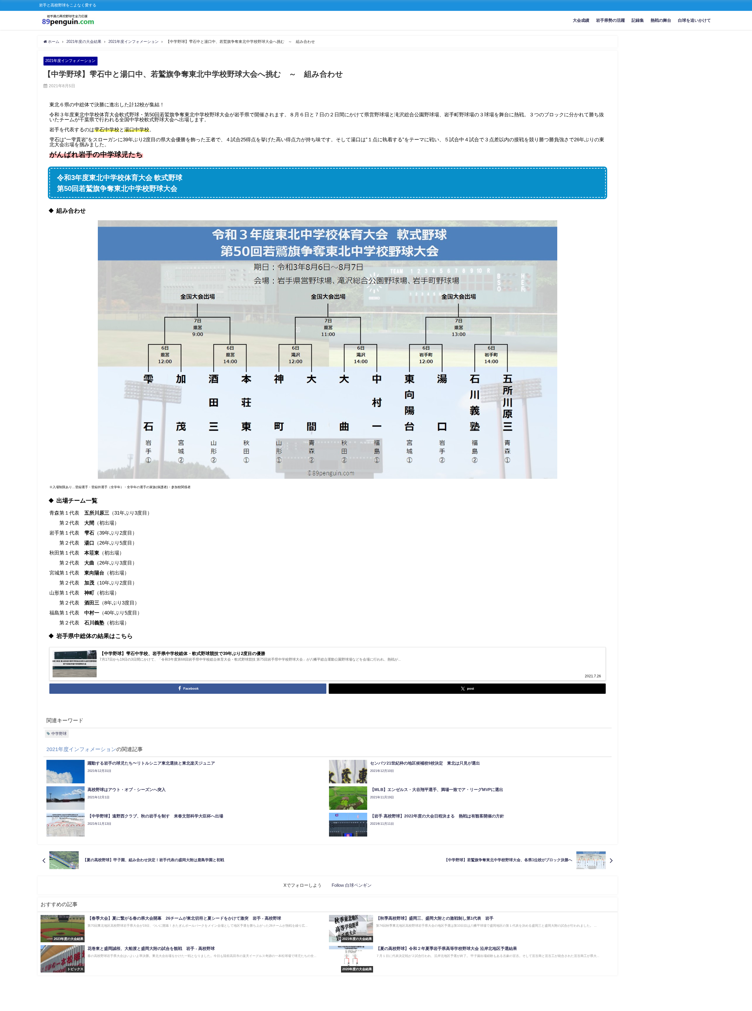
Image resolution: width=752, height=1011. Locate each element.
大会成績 (581, 20)
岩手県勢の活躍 (610, 20)
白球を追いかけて (694, 20)
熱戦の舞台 (661, 20)
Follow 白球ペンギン (352, 885)
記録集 (638, 20)
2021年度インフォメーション (70, 61)
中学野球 (59, 733)
